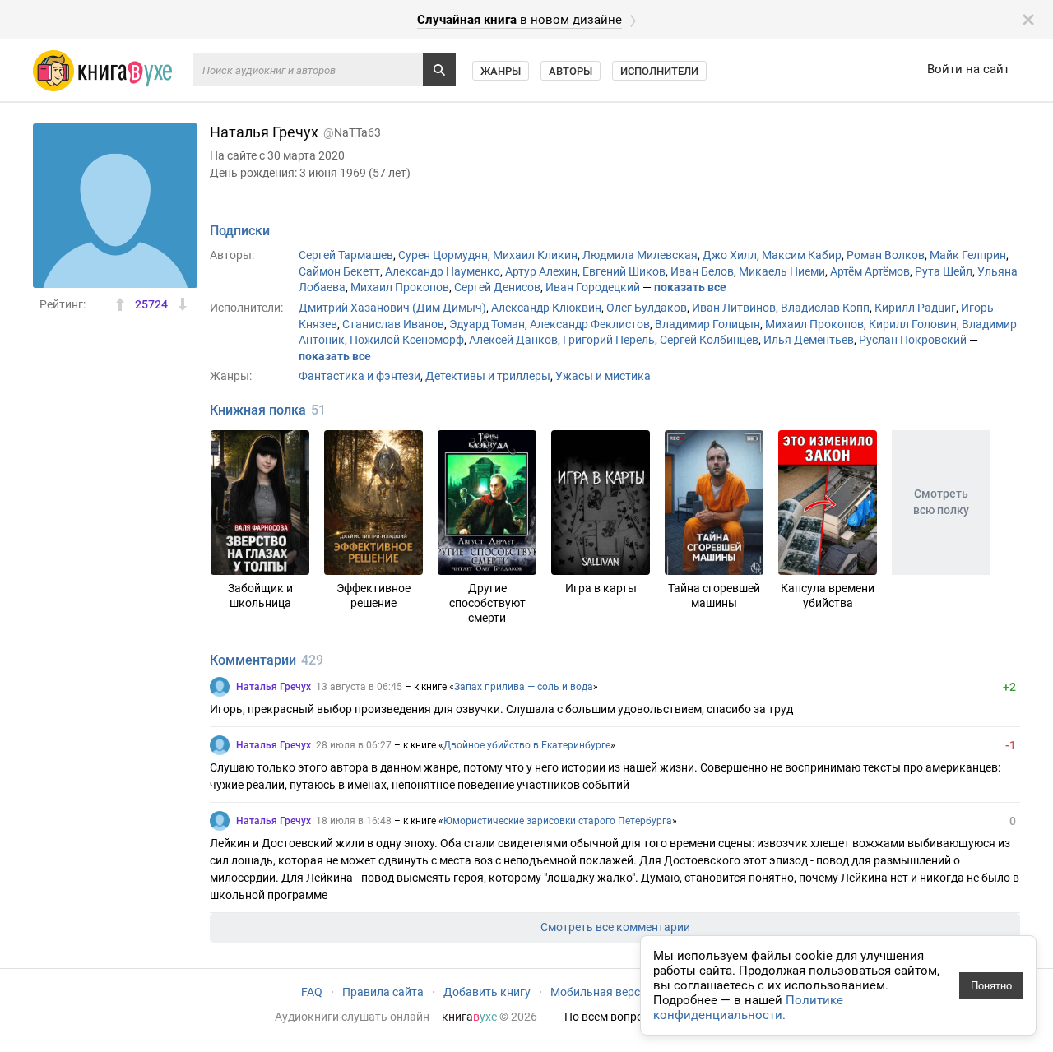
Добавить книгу (487, 992)
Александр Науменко (442, 271)
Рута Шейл (943, 271)
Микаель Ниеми (782, 271)
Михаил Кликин (535, 255)
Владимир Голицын (707, 324)
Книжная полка (258, 410)
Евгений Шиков (624, 271)
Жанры (500, 71)
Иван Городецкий (592, 287)
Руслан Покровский (913, 339)
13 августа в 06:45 (359, 687)
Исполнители (659, 71)
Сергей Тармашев (346, 255)
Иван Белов (702, 271)
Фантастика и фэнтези (359, 375)
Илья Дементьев (808, 339)
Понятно (991, 986)
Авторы (570, 71)
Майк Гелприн (968, 255)
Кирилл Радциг (915, 307)
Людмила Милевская (640, 255)
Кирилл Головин (913, 324)
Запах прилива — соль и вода (523, 687)
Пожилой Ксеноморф (407, 339)
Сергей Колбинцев (709, 339)
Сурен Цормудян (443, 255)
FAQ (311, 992)
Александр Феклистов (590, 324)
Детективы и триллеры (487, 375)
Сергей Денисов (497, 287)
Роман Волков (886, 255)
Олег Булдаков (646, 307)
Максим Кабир (802, 255)
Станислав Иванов (393, 324)
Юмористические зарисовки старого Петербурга (557, 821)
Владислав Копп (825, 307)
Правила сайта (383, 992)
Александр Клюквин (546, 307)
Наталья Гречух (273, 687)
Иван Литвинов (734, 307)
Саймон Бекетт (339, 271)
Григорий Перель (609, 339)
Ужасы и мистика (603, 375)
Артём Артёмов (870, 271)
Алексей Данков (513, 339)
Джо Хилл (730, 255)
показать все (690, 287)
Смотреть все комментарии (615, 927)
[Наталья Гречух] (220, 687)
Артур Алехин (541, 271)
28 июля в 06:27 (354, 745)
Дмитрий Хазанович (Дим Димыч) (392, 307)
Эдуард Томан (487, 324)
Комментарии (253, 660)
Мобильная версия (601, 992)
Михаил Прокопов (399, 287)
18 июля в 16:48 (354, 821)
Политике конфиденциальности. (748, 1007)
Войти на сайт (968, 69)
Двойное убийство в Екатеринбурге (526, 745)
